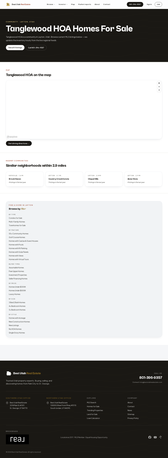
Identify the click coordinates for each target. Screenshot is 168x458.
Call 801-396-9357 (36, 47)
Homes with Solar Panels (18, 252)
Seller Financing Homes (18, 278)
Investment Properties (18, 275)
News (130, 410)
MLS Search (91, 402)
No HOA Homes (15, 329)
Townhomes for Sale (17, 225)
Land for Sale (92, 414)
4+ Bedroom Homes (17, 306)
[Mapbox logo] (12, 136)
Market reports (84, 4)
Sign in (149, 4)
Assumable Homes (16, 267)
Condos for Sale (15, 218)
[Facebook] (149, 437)
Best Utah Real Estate (19, 452)
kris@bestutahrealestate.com (151, 382)
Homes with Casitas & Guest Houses (23, 241)
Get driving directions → (18, 143)
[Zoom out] (159, 86)
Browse (50, 4)
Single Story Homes (17, 333)
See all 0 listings (15, 47)
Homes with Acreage (17, 318)
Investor (62, 4)
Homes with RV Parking (18, 248)
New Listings (14, 325)
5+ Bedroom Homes (17, 310)
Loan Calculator (93, 418)
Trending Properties (95, 410)
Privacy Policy (133, 418)
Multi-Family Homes (17, 222)
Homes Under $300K (17, 287)
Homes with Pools (16, 244)
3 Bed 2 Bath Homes (17, 302)
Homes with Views (16, 256)
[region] (84, 109)
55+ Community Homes (18, 233)
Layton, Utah (27, 22)
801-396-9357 (135, 4)
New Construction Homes (19, 322)
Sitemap (131, 414)
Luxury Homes (14, 294)
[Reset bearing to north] (159, 90)
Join (158, 4)
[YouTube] (155, 437)
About (97, 4)
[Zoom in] (159, 83)
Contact (106, 4)
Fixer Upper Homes (16, 271)
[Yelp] (160, 437)
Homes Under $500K (17, 290)
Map (73, 4)
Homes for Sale (93, 406)
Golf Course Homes (17, 237)
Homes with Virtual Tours (19, 259)
